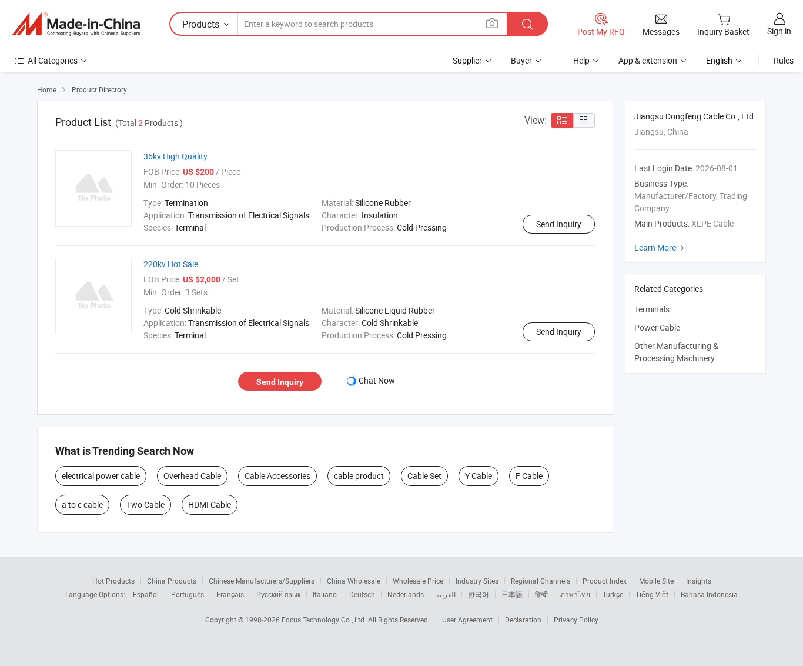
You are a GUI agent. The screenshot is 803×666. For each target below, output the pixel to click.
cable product (359, 475)
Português (187, 594)
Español (146, 594)
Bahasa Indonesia (709, 594)
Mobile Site (656, 580)
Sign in (779, 30)
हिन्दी (541, 594)
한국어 (478, 594)
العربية (446, 594)
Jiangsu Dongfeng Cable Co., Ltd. (695, 116)
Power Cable (657, 327)
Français (230, 594)
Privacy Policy (576, 619)
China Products (171, 580)
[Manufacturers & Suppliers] (76, 24)
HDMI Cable (209, 504)
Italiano (325, 594)
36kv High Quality (175, 156)
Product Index (605, 580)
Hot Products (113, 580)
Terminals (652, 309)
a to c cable (82, 504)
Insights (698, 580)
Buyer (521, 60)
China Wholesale (353, 580)
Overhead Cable (192, 475)
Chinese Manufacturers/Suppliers (261, 580)
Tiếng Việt (651, 594)
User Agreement (467, 619)
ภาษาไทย (575, 594)
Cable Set (424, 475)
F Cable (529, 475)
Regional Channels (540, 580)
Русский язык (278, 594)
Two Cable (145, 504)
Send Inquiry (558, 223)
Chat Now (377, 380)
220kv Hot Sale (170, 263)
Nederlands (405, 594)
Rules (784, 60)
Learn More (660, 247)
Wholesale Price (418, 580)
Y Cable (478, 475)
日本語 (512, 594)
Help (581, 60)
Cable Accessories (277, 475)
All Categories (53, 60)
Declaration (523, 619)
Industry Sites (477, 580)
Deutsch (362, 594)
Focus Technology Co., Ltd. (325, 619)
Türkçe (613, 594)
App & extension (647, 60)
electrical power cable (101, 475)
